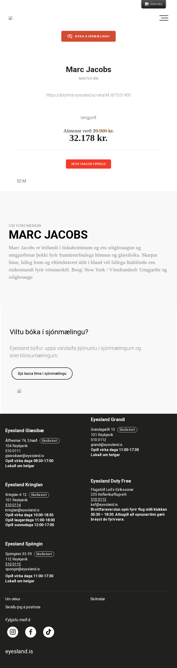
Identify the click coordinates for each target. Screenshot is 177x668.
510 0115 (13, 564)
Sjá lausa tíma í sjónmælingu (42, 373)
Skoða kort (49, 440)
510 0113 (98, 499)
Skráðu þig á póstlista (22, 607)
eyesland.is (19, 651)
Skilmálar (97, 599)
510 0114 (13, 505)
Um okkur (12, 599)
